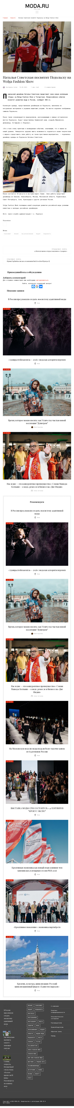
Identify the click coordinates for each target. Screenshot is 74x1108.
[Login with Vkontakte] (40, 286)
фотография (31, 1069)
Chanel (40, 1069)
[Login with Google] (37, 286)
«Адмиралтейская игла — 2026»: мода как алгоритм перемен (37, 359)
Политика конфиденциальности (58, 1011)
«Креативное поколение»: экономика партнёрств (37, 927)
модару (30, 1009)
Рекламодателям (56, 1023)
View (36, 331)
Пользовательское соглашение (57, 1017)
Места (40, 1037)
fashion (30, 1041)
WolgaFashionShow (27, 234)
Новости (12, 18)
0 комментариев (50, 87)
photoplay (31, 1013)
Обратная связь (56, 1031)
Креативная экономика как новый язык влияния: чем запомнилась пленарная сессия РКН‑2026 (37, 869)
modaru (16, 234)
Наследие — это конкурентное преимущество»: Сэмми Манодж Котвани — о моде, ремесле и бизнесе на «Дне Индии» (37, 485)
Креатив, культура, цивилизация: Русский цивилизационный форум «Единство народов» (37, 985)
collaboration (32, 1045)
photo (41, 1021)
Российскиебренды (33, 1065)
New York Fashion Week (35, 1057)
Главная (5, 18)
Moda (37, 1025)
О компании (55, 1006)
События (30, 1025)
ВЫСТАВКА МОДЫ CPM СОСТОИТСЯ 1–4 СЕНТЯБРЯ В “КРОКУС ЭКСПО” (37, 810)
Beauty (37, 1073)
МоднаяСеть (39, 1009)
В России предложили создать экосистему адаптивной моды (37, 299)
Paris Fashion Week (34, 1049)
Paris (30, 1078)
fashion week (32, 1053)
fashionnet (7, 234)
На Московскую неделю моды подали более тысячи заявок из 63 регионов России (37, 750)
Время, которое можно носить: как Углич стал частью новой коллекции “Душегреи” (37, 422)
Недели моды (40, 1033)
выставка (31, 1061)
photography (32, 1021)
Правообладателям (57, 1027)
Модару (38, 234)
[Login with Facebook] (33, 286)
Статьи (38, 1041)
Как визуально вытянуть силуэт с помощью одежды (9, 1042)
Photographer (32, 1017)
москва (30, 1073)
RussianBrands (32, 1029)
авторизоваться (42, 280)
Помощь (53, 1036)
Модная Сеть (41, 1061)
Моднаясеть (47, 234)
